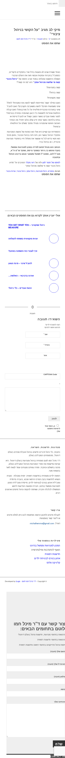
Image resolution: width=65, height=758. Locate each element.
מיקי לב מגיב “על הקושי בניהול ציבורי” (37, 31)
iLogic (18, 581)
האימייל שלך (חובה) (56, 664)
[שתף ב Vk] (59, 64)
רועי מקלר (30, 162)
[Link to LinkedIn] (53, 584)
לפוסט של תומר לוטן (51, 162)
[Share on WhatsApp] (59, 55)
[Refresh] (58, 366)
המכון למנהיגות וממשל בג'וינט (45, 545)
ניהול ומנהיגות (41, 171)
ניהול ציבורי (21, 171)
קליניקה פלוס (53, 562)
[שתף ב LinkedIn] (59, 60)
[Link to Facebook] (57, 584)
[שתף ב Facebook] (59, 46)
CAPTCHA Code (50, 374)
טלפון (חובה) (59, 676)
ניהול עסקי (31, 171)
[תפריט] (55, 13)
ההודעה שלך (59, 701)
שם (45, 334)
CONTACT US (57, 756)
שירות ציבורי (11, 171)
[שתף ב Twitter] (59, 51)
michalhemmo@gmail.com (42, 523)
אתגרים (51, 171)
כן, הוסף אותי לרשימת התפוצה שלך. (52, 428)
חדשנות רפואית (52, 554)
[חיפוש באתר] (48, 13)
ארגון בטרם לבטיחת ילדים (47, 558)
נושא (63, 689)
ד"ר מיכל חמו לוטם (24, 39)
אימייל (47, 344)
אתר (45, 355)
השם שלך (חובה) (57, 651)
